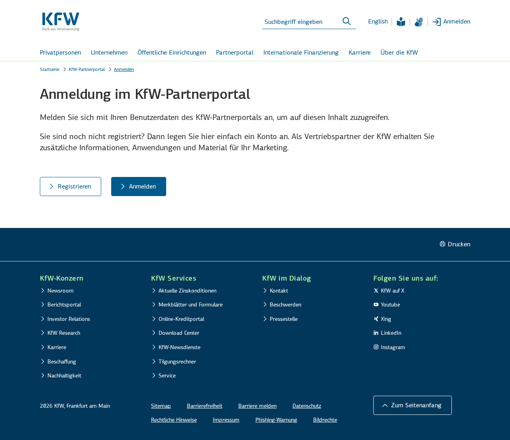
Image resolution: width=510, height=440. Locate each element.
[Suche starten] (346, 21)
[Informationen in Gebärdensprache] (419, 22)
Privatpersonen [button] (60, 52)
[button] (412, 405)
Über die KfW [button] (399, 52)
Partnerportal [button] (234, 52)
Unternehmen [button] (109, 52)
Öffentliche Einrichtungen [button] (171, 52)
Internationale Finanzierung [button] (301, 52)
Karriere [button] (360, 52)
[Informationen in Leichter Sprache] (401, 22)
